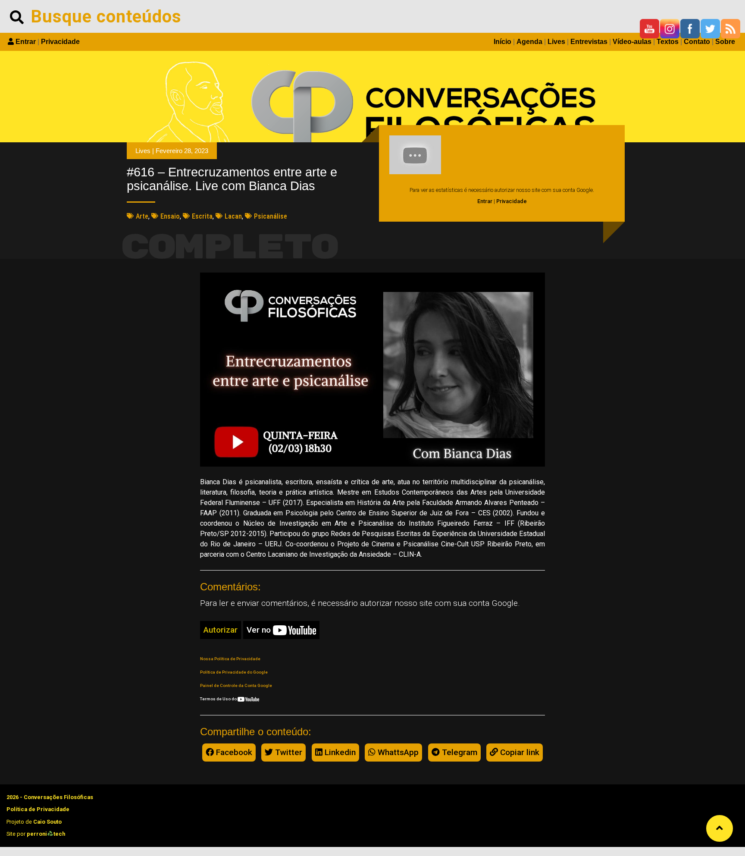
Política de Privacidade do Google (234, 672)
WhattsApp (397, 752)
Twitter (287, 752)
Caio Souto (47, 821)
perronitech (46, 834)
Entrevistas (588, 41)
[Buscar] (16, 16)
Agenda (529, 41)
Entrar (26, 41)
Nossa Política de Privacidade (230, 658)
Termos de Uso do (219, 698)
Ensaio (170, 216)
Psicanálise (270, 216)
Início (502, 41)
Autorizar (220, 630)
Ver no (260, 630)
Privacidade (60, 41)
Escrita (202, 216)
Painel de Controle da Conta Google (236, 685)
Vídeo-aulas (632, 41)
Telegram (458, 752)
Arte (142, 216)
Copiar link (518, 752)
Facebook (233, 752)
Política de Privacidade (37, 809)
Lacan (233, 216)
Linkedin (339, 752)
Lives (556, 41)
